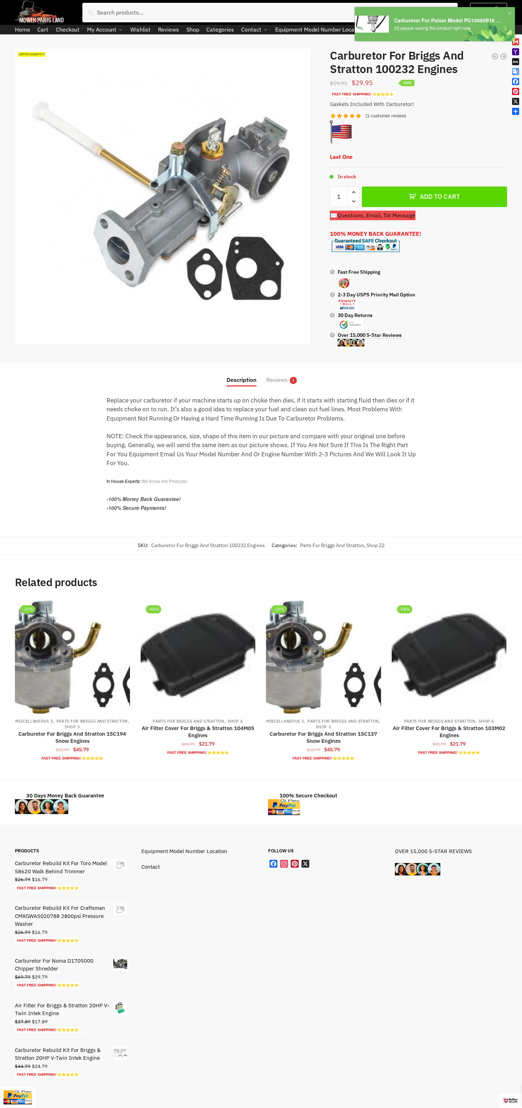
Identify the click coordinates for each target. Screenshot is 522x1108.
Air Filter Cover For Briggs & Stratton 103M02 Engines (449, 732)
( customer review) (385, 116)
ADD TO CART (440, 197)
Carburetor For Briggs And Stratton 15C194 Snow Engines (72, 737)
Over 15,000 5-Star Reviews (370, 335)
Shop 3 (72, 726)
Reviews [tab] (277, 379)
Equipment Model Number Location (184, 851)
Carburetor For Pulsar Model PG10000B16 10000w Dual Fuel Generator (448, 20)
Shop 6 (235, 721)
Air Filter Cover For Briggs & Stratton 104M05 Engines (198, 732)
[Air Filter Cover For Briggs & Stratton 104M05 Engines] (198, 657)
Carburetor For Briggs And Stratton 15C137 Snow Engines (323, 737)
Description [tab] (241, 379)
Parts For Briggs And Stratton (332, 545)
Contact (150, 866)
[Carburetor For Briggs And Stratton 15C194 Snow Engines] (72, 657)
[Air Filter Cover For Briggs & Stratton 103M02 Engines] (449, 657)
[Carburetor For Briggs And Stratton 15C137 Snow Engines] (323, 657)
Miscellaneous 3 (34, 721)
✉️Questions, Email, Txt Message (372, 215)
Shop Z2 (375, 545)
